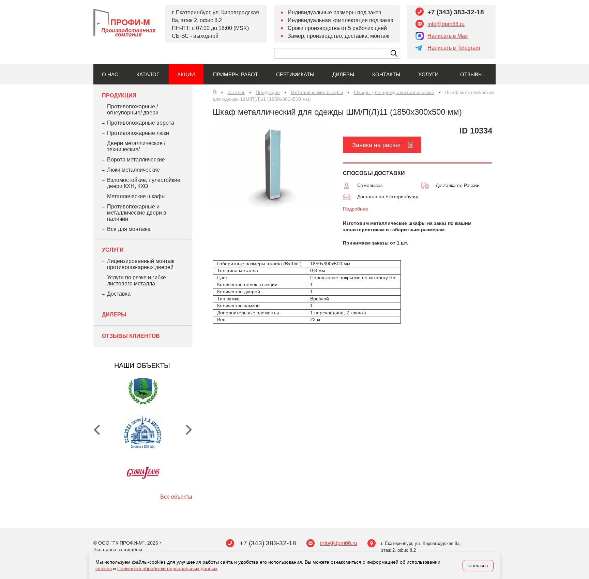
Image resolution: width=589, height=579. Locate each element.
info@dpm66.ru (446, 24)
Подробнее (355, 209)
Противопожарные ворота (140, 123)
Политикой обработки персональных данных (167, 568)
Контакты (386, 74)
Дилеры (343, 74)
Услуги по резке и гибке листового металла (136, 280)
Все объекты (176, 497)
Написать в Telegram (453, 48)
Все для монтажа (129, 229)
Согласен (478, 565)
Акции (186, 74)
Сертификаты (295, 74)
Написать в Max (447, 36)
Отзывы (471, 74)
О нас (110, 74)
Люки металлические (133, 170)
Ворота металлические (136, 159)
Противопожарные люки (138, 133)
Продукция (119, 95)
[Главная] (214, 91)
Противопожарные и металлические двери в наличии (136, 213)
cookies (103, 568)
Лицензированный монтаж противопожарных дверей (141, 264)
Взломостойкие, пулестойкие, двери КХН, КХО (144, 183)
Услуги (428, 74)
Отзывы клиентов (131, 336)
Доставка (119, 294)
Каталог (147, 74)
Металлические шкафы (136, 196)
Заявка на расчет (376, 145)
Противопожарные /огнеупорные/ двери (132, 109)
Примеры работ (235, 74)
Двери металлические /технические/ (136, 146)
